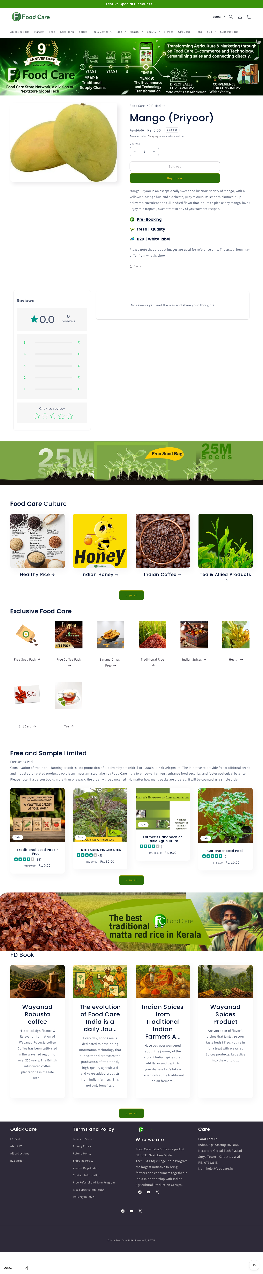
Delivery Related (84, 1197)
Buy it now (175, 178)
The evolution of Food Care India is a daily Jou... (100, 1018)
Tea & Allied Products (225, 575)
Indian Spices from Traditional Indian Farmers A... (162, 1021)
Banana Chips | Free (110, 662)
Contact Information (86, 1175)
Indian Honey (97, 574)
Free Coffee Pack (69, 659)
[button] (102, 31)
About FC (16, 1146)
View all (131, 595)
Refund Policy (82, 1153)
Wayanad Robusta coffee (37, 1014)
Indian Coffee (160, 574)
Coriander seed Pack (225, 851)
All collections (19, 1153)
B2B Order (17, 1160)
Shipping (153, 136)
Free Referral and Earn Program (94, 1182)
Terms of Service (84, 1139)
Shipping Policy (83, 1160)
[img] (24, 859)
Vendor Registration (86, 1168)
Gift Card (24, 726)
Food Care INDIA (125, 1240)
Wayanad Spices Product (225, 1014)
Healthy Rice (35, 574)
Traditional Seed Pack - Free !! (37, 852)
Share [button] (137, 266)
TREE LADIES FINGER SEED (100, 850)
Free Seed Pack (25, 659)
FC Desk (15, 1139)
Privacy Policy (82, 1146)
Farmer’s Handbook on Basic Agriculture (163, 839)
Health (234, 659)
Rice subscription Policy (88, 1189)
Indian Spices (192, 659)
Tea (66, 726)
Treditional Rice (152, 659)
